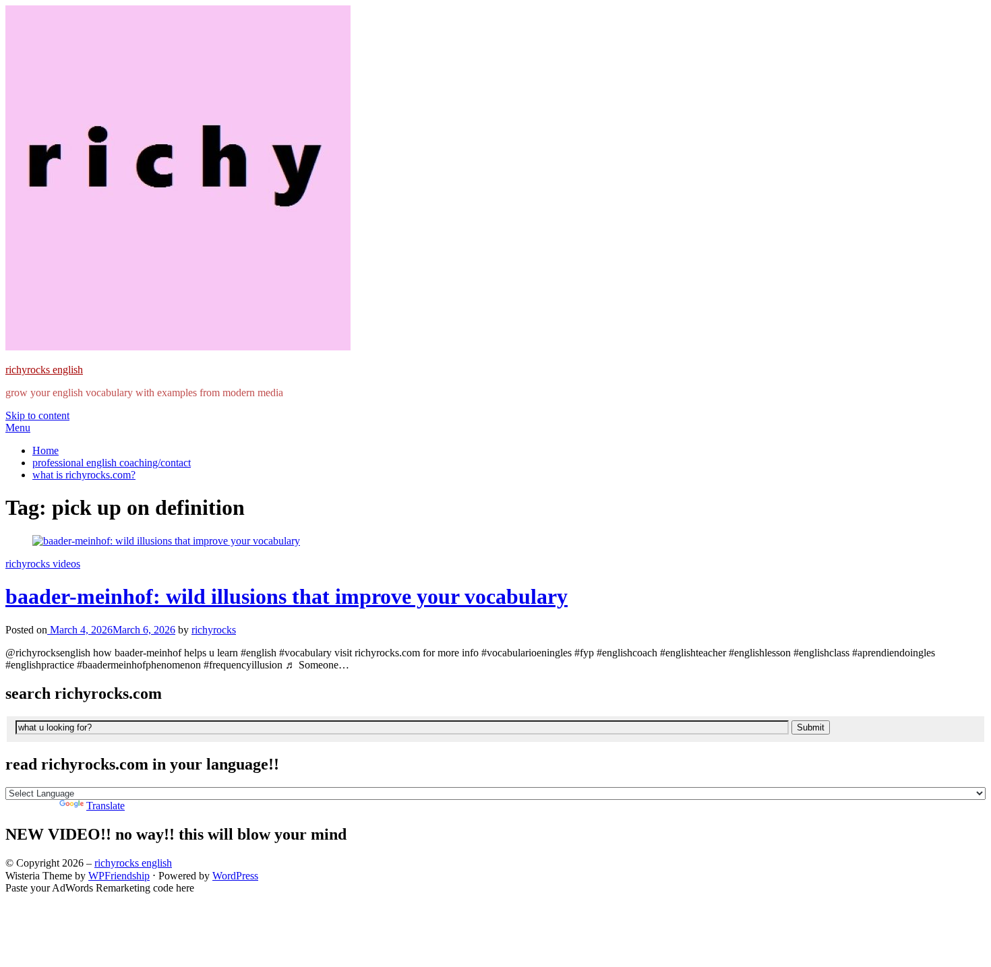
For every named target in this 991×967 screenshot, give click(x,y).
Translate (105, 805)
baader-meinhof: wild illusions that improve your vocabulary (286, 596)
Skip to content (37, 415)
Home (45, 450)
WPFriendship (119, 875)
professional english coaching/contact (111, 462)
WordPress (235, 875)
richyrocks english (44, 369)
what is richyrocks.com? (84, 474)
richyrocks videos (42, 563)
